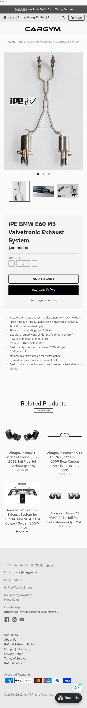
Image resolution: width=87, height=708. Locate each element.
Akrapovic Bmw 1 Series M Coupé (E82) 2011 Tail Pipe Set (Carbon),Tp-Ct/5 (22, 459)
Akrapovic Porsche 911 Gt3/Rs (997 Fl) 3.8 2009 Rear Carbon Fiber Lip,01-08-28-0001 (65, 461)
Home (11, 41)
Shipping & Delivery (17, 649)
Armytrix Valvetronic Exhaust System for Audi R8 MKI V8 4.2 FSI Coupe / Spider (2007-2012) (22, 519)
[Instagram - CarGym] (14, 619)
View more (43, 410)
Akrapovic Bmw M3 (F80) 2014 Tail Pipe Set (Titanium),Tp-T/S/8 (64, 517)
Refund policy (13, 663)
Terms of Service (15, 658)
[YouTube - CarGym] (21, 619)
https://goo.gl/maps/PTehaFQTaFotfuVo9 (31, 612)
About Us (10, 639)
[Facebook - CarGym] (6, 619)
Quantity (14, 257)
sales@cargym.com (26, 572)
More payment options (43, 300)
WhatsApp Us (44, 565)
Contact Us (11, 635)
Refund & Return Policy (19, 644)
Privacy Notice (13, 654)
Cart (78, 17)
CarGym (20, 694)
